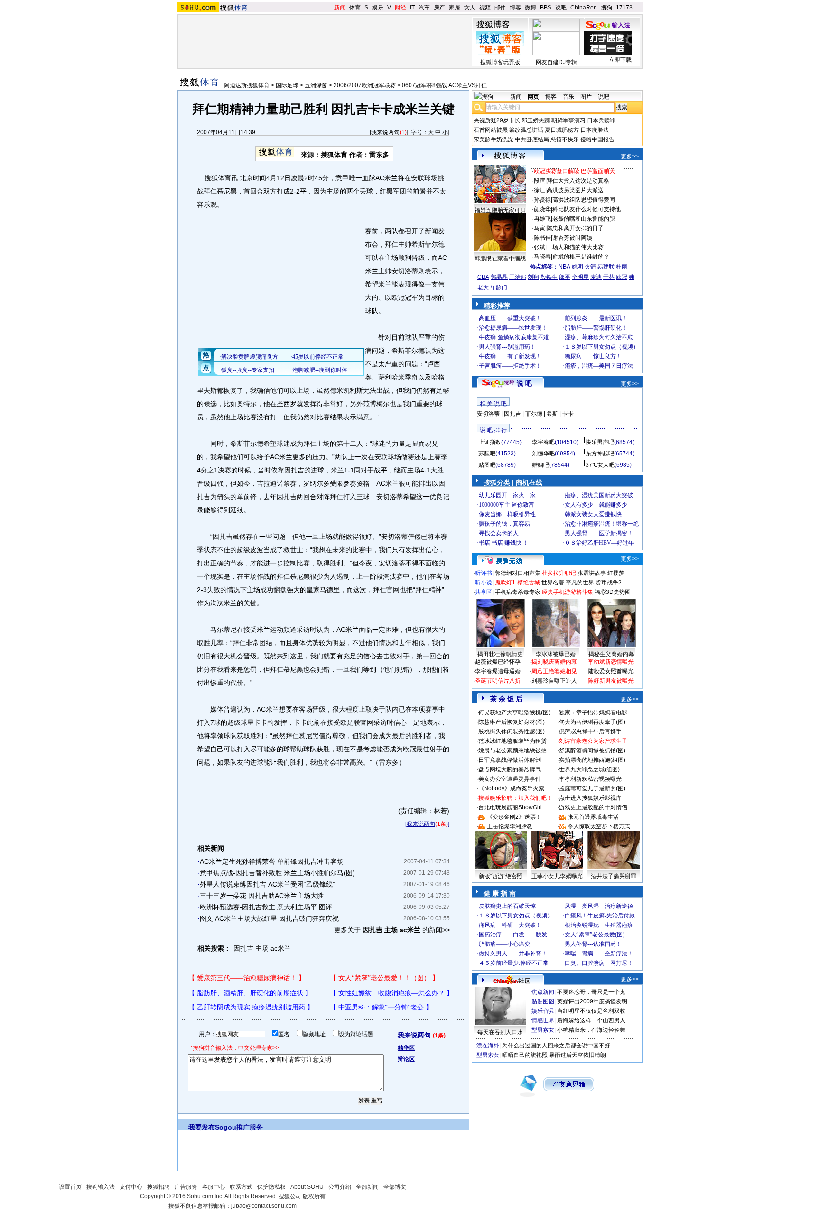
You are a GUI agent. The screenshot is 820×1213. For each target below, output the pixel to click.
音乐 (568, 96)
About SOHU (307, 1187)
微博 (530, 7)
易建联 (606, 266)
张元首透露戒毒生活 (593, 817)
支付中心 (131, 1187)
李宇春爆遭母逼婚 (498, 671)
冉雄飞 (542, 218)
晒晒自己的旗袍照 (525, 1055)
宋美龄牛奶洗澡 (493, 139)
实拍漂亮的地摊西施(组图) (592, 760)
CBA (483, 277)
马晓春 (542, 256)
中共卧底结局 (532, 139)
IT (412, 7)
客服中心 (213, 1187)
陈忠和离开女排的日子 (575, 228)
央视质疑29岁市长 (497, 120)
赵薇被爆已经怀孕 (498, 661)
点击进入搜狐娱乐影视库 (590, 798)
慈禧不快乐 (564, 139)
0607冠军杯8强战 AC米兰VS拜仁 (444, 85)
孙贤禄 (542, 199)
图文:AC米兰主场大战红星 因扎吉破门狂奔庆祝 (269, 918)
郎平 (564, 277)
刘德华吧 (543, 453)
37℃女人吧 (600, 465)
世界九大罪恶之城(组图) (589, 769)
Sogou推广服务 (239, 1127)
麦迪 (596, 277)
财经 (400, 7)
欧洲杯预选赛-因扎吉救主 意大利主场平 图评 (266, 907)
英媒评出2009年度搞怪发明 (592, 1001)
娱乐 (377, 7)
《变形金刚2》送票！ (514, 817)
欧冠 (621, 277)
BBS (545, 7)
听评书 (483, 573)
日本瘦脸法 (594, 130)
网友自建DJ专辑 (556, 62)
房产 (439, 7)
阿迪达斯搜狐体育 (247, 85)
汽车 (424, 7)
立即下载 (620, 59)
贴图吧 (486, 465)
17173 (624, 7)
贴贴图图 (542, 1001)
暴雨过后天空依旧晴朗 (577, 1055)
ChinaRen (583, 7)
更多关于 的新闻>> (392, 930)
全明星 (580, 277)
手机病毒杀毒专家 (517, 592)
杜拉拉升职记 (559, 573)
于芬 (609, 277)
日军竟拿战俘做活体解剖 (509, 760)
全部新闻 (367, 1187)
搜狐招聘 (158, 1187)
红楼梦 (615, 573)
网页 (533, 96)
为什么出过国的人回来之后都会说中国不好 (556, 1045)
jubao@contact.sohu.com (264, 1206)
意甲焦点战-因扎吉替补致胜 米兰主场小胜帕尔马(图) (277, 873)
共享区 (483, 592)
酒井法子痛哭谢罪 (613, 876)
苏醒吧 (486, 453)
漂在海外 (487, 1045)
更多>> (630, 156)
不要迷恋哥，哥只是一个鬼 (591, 992)
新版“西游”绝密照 (500, 876)
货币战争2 (609, 582)
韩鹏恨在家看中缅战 (500, 258)
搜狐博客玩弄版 (500, 62)
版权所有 (314, 1196)
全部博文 (394, 1187)
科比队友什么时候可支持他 (586, 209)
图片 (586, 96)
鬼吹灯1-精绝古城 (517, 582)
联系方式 (241, 1187)
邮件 (500, 7)
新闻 (339, 7)
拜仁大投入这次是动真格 (578, 180)
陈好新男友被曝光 (611, 680)
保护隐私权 (271, 1187)
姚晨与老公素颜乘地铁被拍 (512, 750)
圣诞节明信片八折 (498, 680)
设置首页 (70, 1187)
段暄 (539, 180)
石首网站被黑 (491, 130)
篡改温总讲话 (526, 130)
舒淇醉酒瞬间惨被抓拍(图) (592, 750)
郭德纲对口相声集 (517, 573)
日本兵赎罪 (601, 120)
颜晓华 (542, 209)
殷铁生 (549, 277)
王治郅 (517, 277)
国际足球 (287, 85)
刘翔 (533, 277)
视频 (485, 7)
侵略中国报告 (597, 139)
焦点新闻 (542, 992)
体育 (355, 7)
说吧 (561, 7)
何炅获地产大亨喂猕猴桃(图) (514, 712)
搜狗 (606, 7)
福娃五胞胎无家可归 (500, 210)
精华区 (406, 1048)
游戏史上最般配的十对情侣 (593, 807)
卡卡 (568, 413)
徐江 (539, 190)
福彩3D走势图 (613, 592)
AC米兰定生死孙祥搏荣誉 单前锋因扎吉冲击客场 (272, 861)
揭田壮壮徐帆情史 (500, 654)
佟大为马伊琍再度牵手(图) (592, 722)
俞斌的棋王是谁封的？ (580, 256)
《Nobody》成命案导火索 (511, 788)
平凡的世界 (580, 582)
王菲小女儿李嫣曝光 (557, 876)
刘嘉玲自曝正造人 (554, 680)
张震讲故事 (592, 573)
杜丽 (621, 266)
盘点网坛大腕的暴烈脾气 (509, 769)
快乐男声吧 (600, 442)
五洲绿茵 (316, 85)
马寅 (539, 228)
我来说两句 (385, 132)
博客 (515, 7)
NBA (564, 266)
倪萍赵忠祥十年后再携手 (590, 731)
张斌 (539, 247)
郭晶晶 (499, 277)
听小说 (483, 582)
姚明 (577, 266)
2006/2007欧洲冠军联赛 (365, 85)
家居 (454, 7)
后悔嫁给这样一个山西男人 (591, 1020)
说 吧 (524, 383)
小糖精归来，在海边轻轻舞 (591, 1030)
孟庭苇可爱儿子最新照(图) (592, 788)
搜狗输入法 (100, 1187)
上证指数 (489, 442)
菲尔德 (533, 413)
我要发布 (201, 1127)
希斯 (552, 413)
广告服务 (186, 1187)
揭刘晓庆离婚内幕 (554, 661)
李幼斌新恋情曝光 (611, 661)
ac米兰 (280, 948)
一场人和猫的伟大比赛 (575, 247)
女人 (469, 7)
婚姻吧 (540, 465)
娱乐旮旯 (542, 1011)
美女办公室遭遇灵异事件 (509, 779)
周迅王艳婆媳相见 (554, 671)
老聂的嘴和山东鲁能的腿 (583, 218)
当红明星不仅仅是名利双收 (591, 1011)
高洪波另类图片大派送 (575, 190)
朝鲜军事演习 (568, 120)
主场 (262, 948)
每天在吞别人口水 (500, 1032)
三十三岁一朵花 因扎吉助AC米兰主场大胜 (262, 895)
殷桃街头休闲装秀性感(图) (511, 731)
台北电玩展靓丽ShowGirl (510, 807)
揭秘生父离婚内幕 (611, 654)
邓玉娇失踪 (536, 120)
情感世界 (542, 1020)
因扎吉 (243, 948)
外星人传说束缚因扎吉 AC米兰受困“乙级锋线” (267, 884)
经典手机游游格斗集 (567, 592)
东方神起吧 (600, 453)
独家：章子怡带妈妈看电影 (593, 712)
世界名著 (552, 582)
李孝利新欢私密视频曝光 (590, 779)
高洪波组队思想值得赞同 (583, 199)
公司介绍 (339, 1187)
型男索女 (542, 1030)
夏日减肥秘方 (562, 130)
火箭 (590, 266)
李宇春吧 (543, 442)
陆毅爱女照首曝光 (611, 671)
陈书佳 (542, 237)
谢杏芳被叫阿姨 (572, 237)
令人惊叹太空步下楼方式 (599, 826)
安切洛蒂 (488, 413)
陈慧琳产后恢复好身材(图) (511, 722)
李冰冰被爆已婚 (556, 654)
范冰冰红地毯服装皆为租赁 (512, 741)
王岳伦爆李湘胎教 (509, 826)
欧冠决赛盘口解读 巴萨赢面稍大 (574, 171)
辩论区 (406, 1059)
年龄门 (498, 287)
